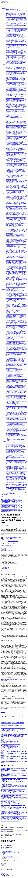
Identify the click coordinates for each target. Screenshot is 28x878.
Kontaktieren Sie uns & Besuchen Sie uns (12, 852)
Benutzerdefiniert (7, 193)
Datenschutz (6, 858)
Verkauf (5, 494)
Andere (2, 740)
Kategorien (3, 496)
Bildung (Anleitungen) (8, 856)
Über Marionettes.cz (7, 851)
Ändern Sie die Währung (13, 541)
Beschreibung (6, 567)
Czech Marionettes (5, 525)
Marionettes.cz (4, 1)
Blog (4, 853)
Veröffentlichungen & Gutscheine (12, 723)
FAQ (4, 854)
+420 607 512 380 (7, 844)
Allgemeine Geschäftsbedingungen (10, 857)
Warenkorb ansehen (11, 543)
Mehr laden (3, 712)
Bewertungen (6, 568)
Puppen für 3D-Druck (8, 289)
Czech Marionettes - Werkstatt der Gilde (12, 730)
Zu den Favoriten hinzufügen (7, 545)
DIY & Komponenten (8, 64)
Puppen (5, 8)
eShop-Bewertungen (5, 570)
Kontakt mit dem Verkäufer (6, 550)
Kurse (4, 441)
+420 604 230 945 (7, 845)
